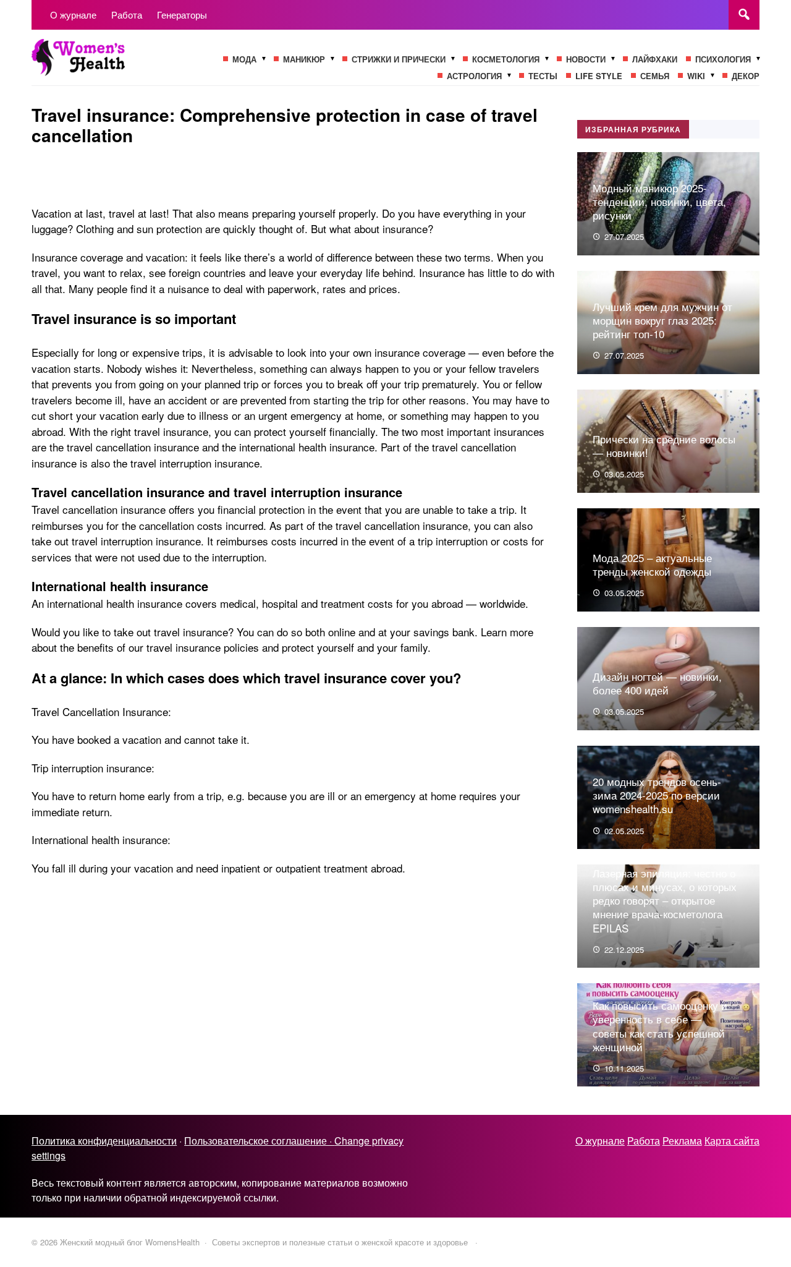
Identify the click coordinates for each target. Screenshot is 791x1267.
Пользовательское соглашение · (259, 1140)
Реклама (682, 1140)
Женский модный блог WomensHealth (124, 63)
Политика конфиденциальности (104, 1140)
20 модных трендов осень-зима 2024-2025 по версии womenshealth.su (657, 795)
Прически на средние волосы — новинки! (664, 445)
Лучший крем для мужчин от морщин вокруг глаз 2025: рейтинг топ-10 (662, 320)
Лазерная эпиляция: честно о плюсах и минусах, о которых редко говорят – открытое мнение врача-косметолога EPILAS (665, 900)
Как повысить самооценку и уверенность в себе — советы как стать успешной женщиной (660, 1025)
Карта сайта (731, 1140)
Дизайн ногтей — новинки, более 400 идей (657, 682)
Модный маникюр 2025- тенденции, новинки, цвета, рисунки (659, 201)
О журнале (600, 1140)
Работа (643, 1140)
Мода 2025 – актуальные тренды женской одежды (652, 564)
